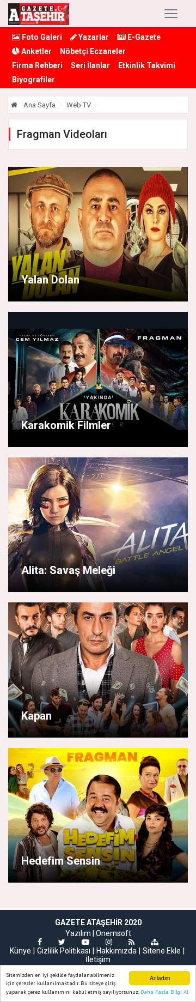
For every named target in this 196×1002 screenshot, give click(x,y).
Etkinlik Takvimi (146, 65)
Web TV (78, 105)
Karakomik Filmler (66, 425)
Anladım (160, 978)
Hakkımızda (116, 950)
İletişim (98, 959)
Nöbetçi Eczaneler (93, 51)
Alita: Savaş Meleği (68, 570)
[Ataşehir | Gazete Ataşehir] (38, 13)
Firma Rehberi (37, 65)
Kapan (36, 715)
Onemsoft (113, 933)
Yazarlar (93, 37)
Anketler (36, 51)
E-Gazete (143, 37)
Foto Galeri (41, 37)
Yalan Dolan (50, 279)
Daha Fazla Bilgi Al (164, 991)
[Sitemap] (154, 942)
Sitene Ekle (162, 950)
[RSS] (131, 942)
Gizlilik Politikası (63, 950)
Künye (20, 950)
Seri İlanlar (90, 65)
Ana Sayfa (39, 105)
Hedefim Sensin (60, 860)
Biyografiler (33, 79)
